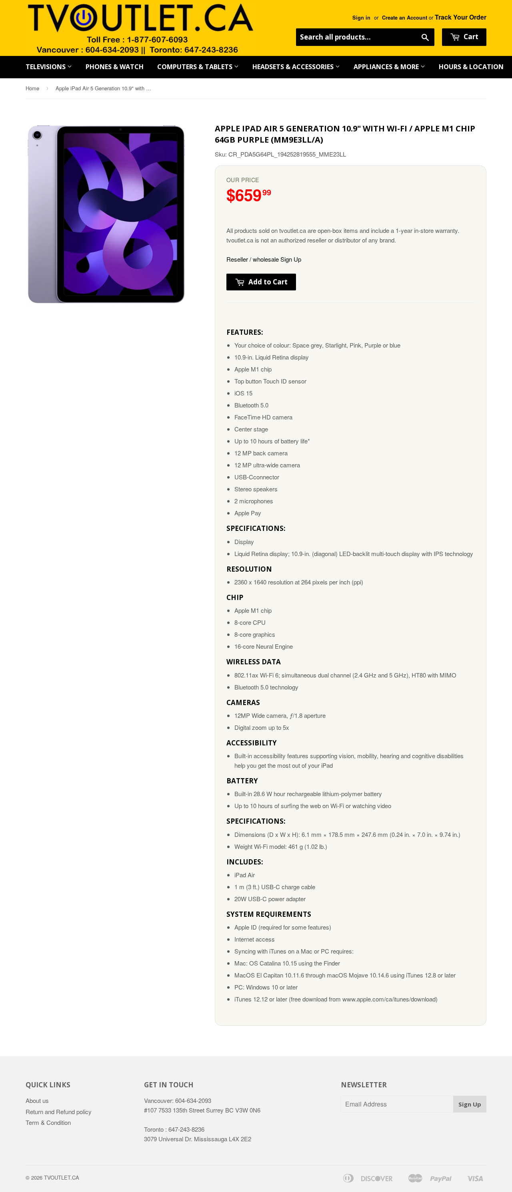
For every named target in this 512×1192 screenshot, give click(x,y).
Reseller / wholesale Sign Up (263, 259)
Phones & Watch (115, 66)
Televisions (46, 66)
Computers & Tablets (195, 66)
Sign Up (469, 1104)
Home (32, 88)
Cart (470, 36)
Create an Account (404, 17)
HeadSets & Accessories (293, 66)
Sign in (361, 17)
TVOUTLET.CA (61, 1177)
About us (37, 1100)
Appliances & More (387, 66)
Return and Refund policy (59, 1111)
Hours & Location (471, 66)
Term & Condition (48, 1122)
